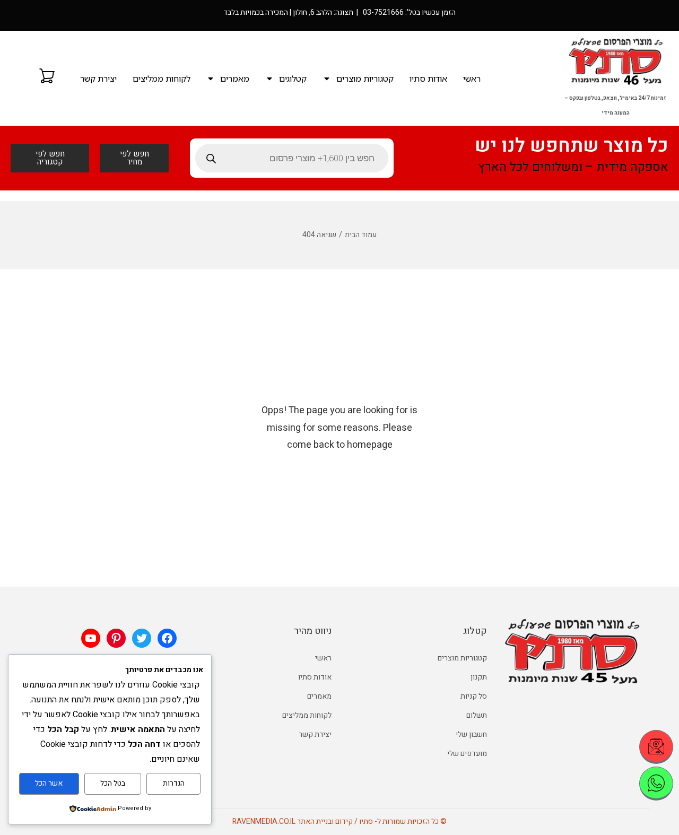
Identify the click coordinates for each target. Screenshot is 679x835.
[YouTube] (90, 638)
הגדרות (174, 783)
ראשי (472, 78)
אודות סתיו (428, 78)
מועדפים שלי (467, 753)
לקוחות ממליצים (161, 78)
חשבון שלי (471, 734)
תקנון (479, 677)
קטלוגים (293, 78)
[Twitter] (141, 638)
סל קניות (473, 696)
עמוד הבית (361, 234)
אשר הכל (49, 783)
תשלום (476, 715)
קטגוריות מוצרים (365, 78)
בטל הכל (112, 783)
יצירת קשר (98, 78)
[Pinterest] (116, 638)
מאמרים (234, 78)
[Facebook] (167, 638)
